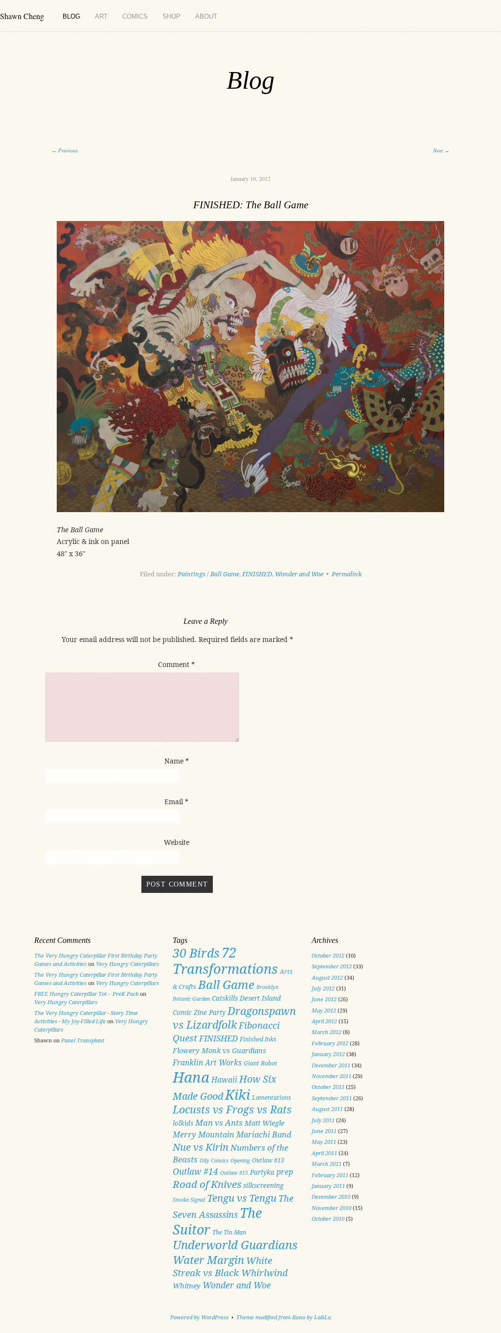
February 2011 (330, 1175)
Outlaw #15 (234, 1172)
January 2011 (328, 1185)
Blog (71, 16)
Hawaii (224, 1079)
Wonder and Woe (299, 574)
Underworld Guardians (235, 1245)
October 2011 (328, 1086)
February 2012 (330, 1043)
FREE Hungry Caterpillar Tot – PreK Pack (86, 993)
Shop (171, 16)
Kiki (237, 1095)
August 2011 (327, 1108)
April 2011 (324, 1153)
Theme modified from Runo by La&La (283, 1317)
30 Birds (196, 952)
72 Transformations (225, 960)
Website (176, 842)
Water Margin (208, 1259)
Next (441, 150)
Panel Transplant (82, 1040)
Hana (191, 1077)
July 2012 (323, 988)
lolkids (183, 1123)
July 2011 (323, 1120)
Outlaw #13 (268, 1160)
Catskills (225, 998)
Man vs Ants (219, 1122)
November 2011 (331, 1076)
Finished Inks (258, 1039)
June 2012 (324, 999)
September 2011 (332, 1098)
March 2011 (327, 1163)
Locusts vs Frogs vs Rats (232, 1109)
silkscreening (263, 1185)
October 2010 (328, 1218)
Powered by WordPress (199, 1317)
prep (284, 1171)
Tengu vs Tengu (241, 1198)
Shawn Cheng (22, 16)
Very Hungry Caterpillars (127, 963)
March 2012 (327, 1032)
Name (176, 760)
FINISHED (257, 574)
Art (101, 16)
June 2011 (324, 1131)
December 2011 (331, 1065)
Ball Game (224, 574)
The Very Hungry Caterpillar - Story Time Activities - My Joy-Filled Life (86, 1017)
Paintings (191, 574)
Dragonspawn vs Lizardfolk (234, 1018)
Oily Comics (214, 1160)
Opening (240, 1160)
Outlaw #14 (195, 1171)
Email (176, 801)
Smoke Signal (189, 1199)
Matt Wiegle (264, 1123)
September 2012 (332, 966)
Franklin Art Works (207, 1062)
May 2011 (324, 1141)
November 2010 (331, 1207)
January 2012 (328, 1054)
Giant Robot (260, 1063)
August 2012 (327, 977)
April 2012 (324, 1021)
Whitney (187, 1285)
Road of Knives (207, 1184)
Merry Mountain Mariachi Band (232, 1134)
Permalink (347, 574)
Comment (176, 664)
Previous (64, 150)
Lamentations (271, 1097)
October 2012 (328, 955)
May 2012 (324, 1010)
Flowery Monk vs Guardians (219, 1050)
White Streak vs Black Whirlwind (230, 1267)
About (206, 16)
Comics (135, 16)
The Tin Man (229, 1232)
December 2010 (331, 1196)
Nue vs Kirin (200, 1147)
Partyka (262, 1172)
